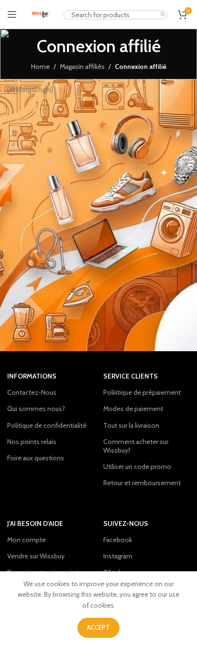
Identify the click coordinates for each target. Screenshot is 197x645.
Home (40, 66)
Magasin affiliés (82, 66)
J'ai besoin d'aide (35, 523)
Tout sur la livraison (131, 425)
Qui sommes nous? (36, 408)
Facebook (117, 539)
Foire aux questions (35, 458)
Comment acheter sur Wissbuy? (135, 446)
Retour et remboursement (142, 482)
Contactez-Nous (31, 392)
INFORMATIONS (31, 376)
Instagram (117, 556)
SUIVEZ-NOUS (125, 523)
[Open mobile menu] (12, 14)
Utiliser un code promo (137, 466)
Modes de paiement (133, 408)
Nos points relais (31, 441)
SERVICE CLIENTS (130, 376)
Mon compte (26, 539)
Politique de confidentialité (47, 425)
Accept (98, 627)
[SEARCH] (163, 14)
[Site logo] (42, 13)
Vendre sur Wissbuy (36, 556)
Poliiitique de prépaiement (142, 392)
